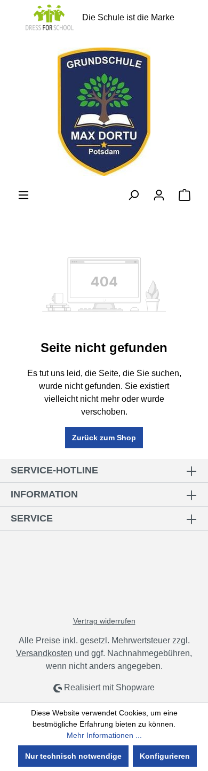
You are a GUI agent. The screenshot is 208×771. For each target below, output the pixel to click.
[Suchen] (133, 195)
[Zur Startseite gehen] (104, 112)
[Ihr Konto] (159, 195)
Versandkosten (44, 653)
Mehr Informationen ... (104, 735)
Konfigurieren (165, 756)
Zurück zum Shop (104, 437)
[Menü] (23, 195)
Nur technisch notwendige (73, 756)
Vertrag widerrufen (104, 621)
